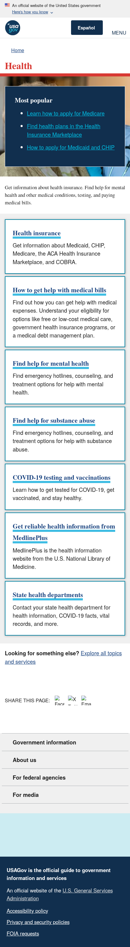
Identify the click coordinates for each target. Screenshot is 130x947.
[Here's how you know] (65, 9)
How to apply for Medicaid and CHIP (71, 147)
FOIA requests (23, 933)
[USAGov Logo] (12, 27)
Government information (44, 742)
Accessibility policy (27, 910)
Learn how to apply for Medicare (66, 113)
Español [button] (86, 27)
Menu (118, 32)
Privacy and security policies (38, 921)
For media (26, 795)
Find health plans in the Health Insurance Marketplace (63, 130)
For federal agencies (39, 777)
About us (24, 760)
